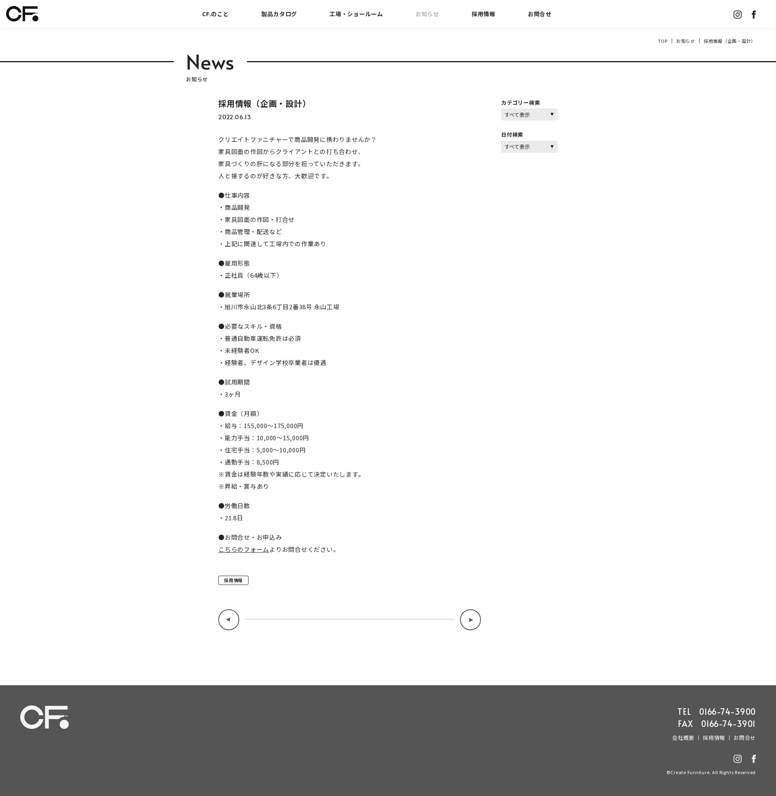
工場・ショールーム (356, 14)
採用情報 (484, 14)
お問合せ (540, 14)
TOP (663, 40)
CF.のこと (215, 14)
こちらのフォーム (243, 549)
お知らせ (427, 14)
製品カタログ (279, 14)
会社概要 (683, 737)
